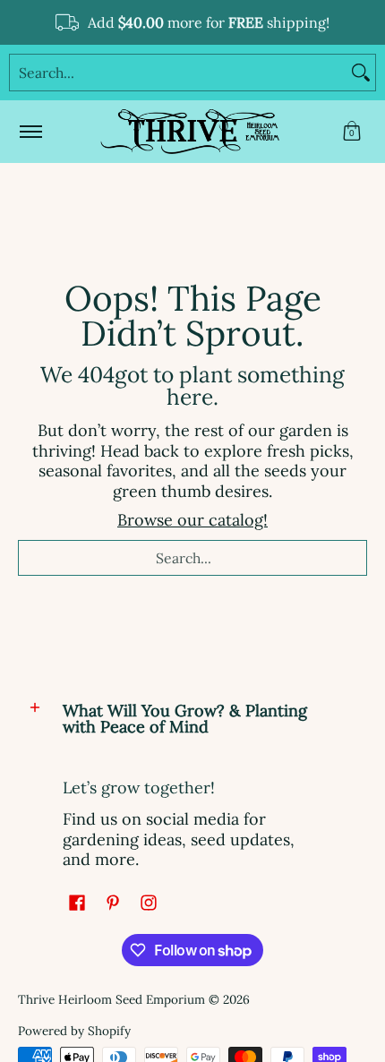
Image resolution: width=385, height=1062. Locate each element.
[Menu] (30, 131)
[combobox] (178, 72)
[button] (352, 131)
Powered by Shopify (74, 1031)
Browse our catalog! (192, 520)
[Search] (360, 72)
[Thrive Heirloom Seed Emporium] (189, 131)
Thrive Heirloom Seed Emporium (111, 999)
